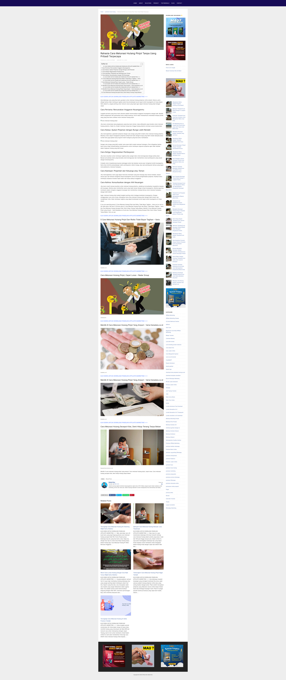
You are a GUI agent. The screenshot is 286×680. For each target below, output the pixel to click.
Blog (173, 3)
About (141, 3)
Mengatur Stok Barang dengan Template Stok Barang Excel (178, 282)
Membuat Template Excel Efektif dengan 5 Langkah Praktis (179, 110)
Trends (167, 501)
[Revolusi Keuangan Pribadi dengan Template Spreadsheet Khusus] (169, 147)
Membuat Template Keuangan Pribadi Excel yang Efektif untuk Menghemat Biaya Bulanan (175, 170)
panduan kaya (169, 464)
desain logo (169, 369)
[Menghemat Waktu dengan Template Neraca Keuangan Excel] (169, 154)
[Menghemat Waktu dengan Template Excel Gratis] (169, 236)
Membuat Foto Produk (171, 421)
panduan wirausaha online (172, 483)
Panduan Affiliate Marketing (172, 443)
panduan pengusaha (171, 474)
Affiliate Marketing (170, 315)
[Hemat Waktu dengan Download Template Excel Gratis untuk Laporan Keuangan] (169, 259)
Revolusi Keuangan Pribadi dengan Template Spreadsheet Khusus (179, 146)
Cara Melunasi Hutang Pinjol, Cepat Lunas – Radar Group (117, 82)
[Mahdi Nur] (104, 487)
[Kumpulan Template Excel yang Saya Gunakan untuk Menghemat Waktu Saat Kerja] (169, 118)
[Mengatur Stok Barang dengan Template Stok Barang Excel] (169, 283)
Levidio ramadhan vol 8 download (174, 415)
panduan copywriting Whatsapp (174, 452)
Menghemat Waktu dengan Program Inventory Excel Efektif (178, 103)
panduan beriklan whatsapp (173, 446)
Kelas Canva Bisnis (170, 397)
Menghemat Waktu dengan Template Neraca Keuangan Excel (179, 153)
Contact (179, 3)
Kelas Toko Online (170, 400)
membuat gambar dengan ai (173, 427)
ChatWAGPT (169, 360)
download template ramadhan (173, 375)
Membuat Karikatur (170, 434)
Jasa (167, 394)
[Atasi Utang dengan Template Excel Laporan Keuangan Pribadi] (169, 221)
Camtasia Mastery (170, 338)
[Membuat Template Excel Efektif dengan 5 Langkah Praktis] (169, 111)
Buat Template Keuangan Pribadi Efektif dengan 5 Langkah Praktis (179, 178)
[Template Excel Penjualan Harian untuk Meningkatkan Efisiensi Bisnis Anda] (169, 195)
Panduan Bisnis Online (171, 449)
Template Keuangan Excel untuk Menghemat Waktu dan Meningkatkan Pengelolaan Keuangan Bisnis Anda (175, 186)
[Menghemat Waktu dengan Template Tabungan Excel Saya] (169, 141)
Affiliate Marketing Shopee (172, 318)
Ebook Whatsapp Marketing (172, 378)
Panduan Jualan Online (171, 461)
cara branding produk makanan (173, 344)
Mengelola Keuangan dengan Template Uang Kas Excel (178, 133)
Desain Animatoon (170, 363)
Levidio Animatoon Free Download (174, 406)
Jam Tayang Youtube (171, 390)
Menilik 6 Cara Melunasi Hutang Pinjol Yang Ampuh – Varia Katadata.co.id (123, 85)
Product (156, 3)
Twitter (119, 495)
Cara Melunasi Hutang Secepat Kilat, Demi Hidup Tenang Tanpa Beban (122, 92)
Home (135, 3)
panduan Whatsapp (171, 480)
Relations (148, 3)
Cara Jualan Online (170, 350)
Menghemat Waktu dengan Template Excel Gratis (178, 235)
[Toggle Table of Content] (141, 64)
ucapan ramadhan (170, 504)
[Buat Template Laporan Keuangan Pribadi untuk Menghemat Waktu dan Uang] (169, 161)
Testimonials (165, 3)
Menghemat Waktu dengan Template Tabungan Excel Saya (178, 140)
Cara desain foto (170, 347)
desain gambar (169, 366)
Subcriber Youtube (170, 498)
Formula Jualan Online (171, 384)
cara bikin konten (170, 341)
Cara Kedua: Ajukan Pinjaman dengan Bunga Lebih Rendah (118, 69)
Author (102, 478)
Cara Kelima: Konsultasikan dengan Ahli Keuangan (116, 75)
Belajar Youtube (170, 335)
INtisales (168, 387)
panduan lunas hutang (110, 11)
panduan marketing (170, 471)
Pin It (132, 495)
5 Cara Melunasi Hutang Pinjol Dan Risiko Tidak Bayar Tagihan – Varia (121, 78)
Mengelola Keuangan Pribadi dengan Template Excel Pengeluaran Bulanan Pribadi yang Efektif (175, 212)
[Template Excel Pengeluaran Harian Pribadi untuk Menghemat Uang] (169, 203)
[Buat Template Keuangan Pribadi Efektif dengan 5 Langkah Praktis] (169, 179)
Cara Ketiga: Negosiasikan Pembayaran (113, 71)
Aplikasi (168, 324)
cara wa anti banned (171, 357)
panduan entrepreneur (171, 455)
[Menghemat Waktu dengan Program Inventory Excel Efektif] (169, 104)
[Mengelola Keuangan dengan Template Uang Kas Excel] (169, 134)
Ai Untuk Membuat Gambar (172, 321)
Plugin (167, 489)
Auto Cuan (168, 327)
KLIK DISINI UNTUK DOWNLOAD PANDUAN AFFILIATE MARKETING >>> (123, 66)
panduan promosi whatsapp (173, 477)
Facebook (113, 495)
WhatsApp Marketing (171, 508)
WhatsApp (126, 495)
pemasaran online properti (172, 486)
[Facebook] (162, 484)
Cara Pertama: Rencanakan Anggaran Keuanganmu (116, 68)
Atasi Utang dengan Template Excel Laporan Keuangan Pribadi (178, 220)
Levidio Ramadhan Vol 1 (171, 409)
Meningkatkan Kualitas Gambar (173, 440)
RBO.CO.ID (116, 484)
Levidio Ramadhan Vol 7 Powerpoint (174, 412)
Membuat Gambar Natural (172, 431)
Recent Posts (109, 478)
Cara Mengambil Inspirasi (172, 353)
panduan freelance (170, 458)
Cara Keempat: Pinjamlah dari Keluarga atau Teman (116, 73)
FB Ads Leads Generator (172, 381)
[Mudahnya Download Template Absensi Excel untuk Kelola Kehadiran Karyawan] (169, 275)
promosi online (169, 492)
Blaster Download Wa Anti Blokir (173, 70)
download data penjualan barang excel (175, 372)
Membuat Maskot (170, 437)
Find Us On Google (170, 67)
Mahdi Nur (112, 482)
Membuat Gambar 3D (171, 424)
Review (167, 495)
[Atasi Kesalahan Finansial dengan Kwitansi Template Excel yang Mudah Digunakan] (169, 243)
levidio (167, 403)
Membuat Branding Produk (172, 418)
